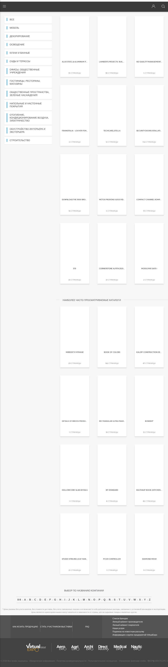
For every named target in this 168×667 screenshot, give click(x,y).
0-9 (19, 599)
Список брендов (120, 618)
